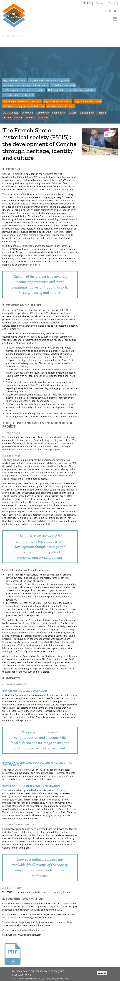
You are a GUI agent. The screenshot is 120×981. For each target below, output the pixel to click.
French (111, 3)
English (87, 3)
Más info (64, 978)
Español (99, 3)
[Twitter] (110, 11)
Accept (102, 973)
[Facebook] (106, 11)
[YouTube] (115, 11)
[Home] (13, 15)
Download (12, 969)
